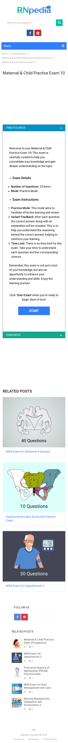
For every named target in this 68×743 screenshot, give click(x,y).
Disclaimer (33, 739)
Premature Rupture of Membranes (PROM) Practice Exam (36, 671)
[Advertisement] (34, 102)
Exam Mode (13, 334)
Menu (7, 46)
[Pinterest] (24, 617)
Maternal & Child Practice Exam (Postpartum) (39, 641)
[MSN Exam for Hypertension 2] (34, 556)
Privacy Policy (50, 739)
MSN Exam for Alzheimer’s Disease (28, 451)
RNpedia (25, 735)
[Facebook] (17, 617)
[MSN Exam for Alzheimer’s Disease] (34, 422)
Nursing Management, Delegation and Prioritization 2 (37, 701)
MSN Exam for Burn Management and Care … (38, 686)
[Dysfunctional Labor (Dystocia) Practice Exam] (34, 487)
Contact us (18, 739)
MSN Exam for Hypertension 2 (25, 585)
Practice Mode (15, 127)
